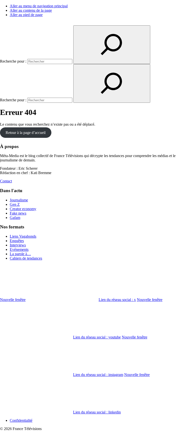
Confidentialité (21, 420)
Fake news (18, 213)
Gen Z (15, 204)
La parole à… (20, 254)
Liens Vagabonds (23, 236)
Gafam (15, 218)
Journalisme (19, 200)
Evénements (19, 249)
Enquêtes (17, 241)
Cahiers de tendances (26, 258)
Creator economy (23, 209)
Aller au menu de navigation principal (39, 6)
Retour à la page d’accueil (26, 133)
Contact (6, 181)
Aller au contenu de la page (31, 10)
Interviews (18, 245)
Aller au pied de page (26, 15)
